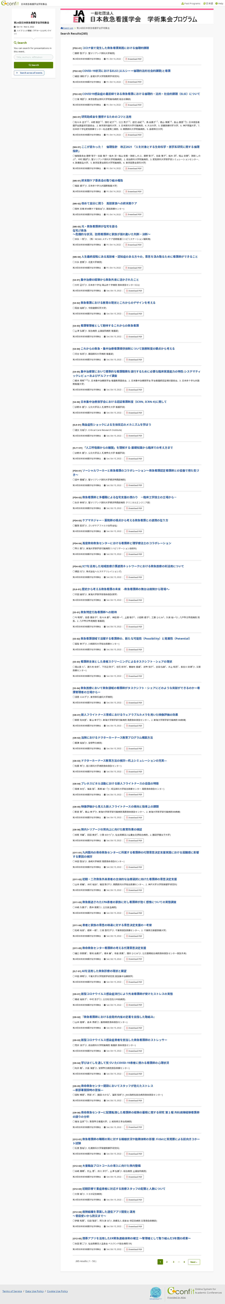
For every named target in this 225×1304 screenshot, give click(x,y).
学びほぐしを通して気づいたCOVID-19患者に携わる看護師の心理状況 (125, 1063)
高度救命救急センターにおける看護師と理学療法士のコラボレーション (126, 543)
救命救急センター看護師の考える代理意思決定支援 (114, 948)
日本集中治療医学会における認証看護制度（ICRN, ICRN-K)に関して (124, 402)
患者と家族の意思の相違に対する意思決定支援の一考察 (117, 925)
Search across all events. (31, 73)
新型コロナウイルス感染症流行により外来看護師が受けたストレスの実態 (127, 994)
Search (22, 43)
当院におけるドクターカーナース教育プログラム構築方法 (117, 737)
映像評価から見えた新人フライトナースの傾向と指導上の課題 (120, 806)
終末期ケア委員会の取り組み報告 (102, 180)
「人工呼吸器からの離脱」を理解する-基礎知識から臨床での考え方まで (128, 447)
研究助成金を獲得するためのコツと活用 (106, 117)
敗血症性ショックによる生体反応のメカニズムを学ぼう (116, 424)
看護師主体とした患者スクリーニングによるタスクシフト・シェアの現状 (126, 661)
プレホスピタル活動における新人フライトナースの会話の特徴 (120, 783)
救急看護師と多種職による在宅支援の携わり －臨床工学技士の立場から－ (129, 497)
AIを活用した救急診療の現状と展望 (104, 971)
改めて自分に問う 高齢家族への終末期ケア (109, 203)
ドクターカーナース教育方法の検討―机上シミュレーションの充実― (124, 760)
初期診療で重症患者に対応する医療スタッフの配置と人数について (124, 1189)
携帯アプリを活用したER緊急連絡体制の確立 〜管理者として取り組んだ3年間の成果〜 (136, 1238)
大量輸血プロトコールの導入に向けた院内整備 (111, 1165)
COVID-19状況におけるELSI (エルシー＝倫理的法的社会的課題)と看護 (126, 71)
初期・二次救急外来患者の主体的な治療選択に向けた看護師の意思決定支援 (129, 879)
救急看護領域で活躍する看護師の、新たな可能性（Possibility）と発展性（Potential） (136, 638)
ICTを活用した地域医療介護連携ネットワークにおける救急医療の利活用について (133, 566)
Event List (68, 28)
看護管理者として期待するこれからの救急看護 (110, 325)
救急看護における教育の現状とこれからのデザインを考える (118, 303)
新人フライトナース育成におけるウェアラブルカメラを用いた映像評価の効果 (129, 714)
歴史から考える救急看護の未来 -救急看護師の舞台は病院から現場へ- (126, 589)
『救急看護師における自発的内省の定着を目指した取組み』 (118, 1017)
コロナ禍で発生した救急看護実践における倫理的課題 (115, 48)
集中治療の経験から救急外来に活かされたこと (110, 279)
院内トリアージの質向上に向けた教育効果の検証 (111, 829)
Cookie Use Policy (57, 1291)
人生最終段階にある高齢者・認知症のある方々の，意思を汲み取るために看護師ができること (139, 256)
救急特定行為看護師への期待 (99, 612)
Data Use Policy (34, 1291)
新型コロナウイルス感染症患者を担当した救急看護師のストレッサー (124, 1040)
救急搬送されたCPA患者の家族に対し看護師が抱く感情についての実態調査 (129, 902)
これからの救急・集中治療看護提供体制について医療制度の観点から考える (128, 348)
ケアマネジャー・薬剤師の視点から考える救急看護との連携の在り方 (125, 520)
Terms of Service (12, 1291)
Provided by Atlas (176, 1297)
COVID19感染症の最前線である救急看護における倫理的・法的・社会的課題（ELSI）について (141, 94)
